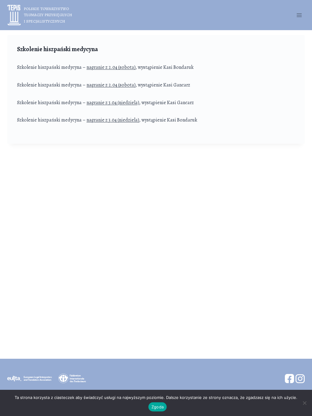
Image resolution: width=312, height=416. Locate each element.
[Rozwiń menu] (299, 15)
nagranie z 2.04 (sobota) (111, 67)
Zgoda (157, 406)
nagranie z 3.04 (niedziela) (113, 102)
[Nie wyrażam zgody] (304, 403)
